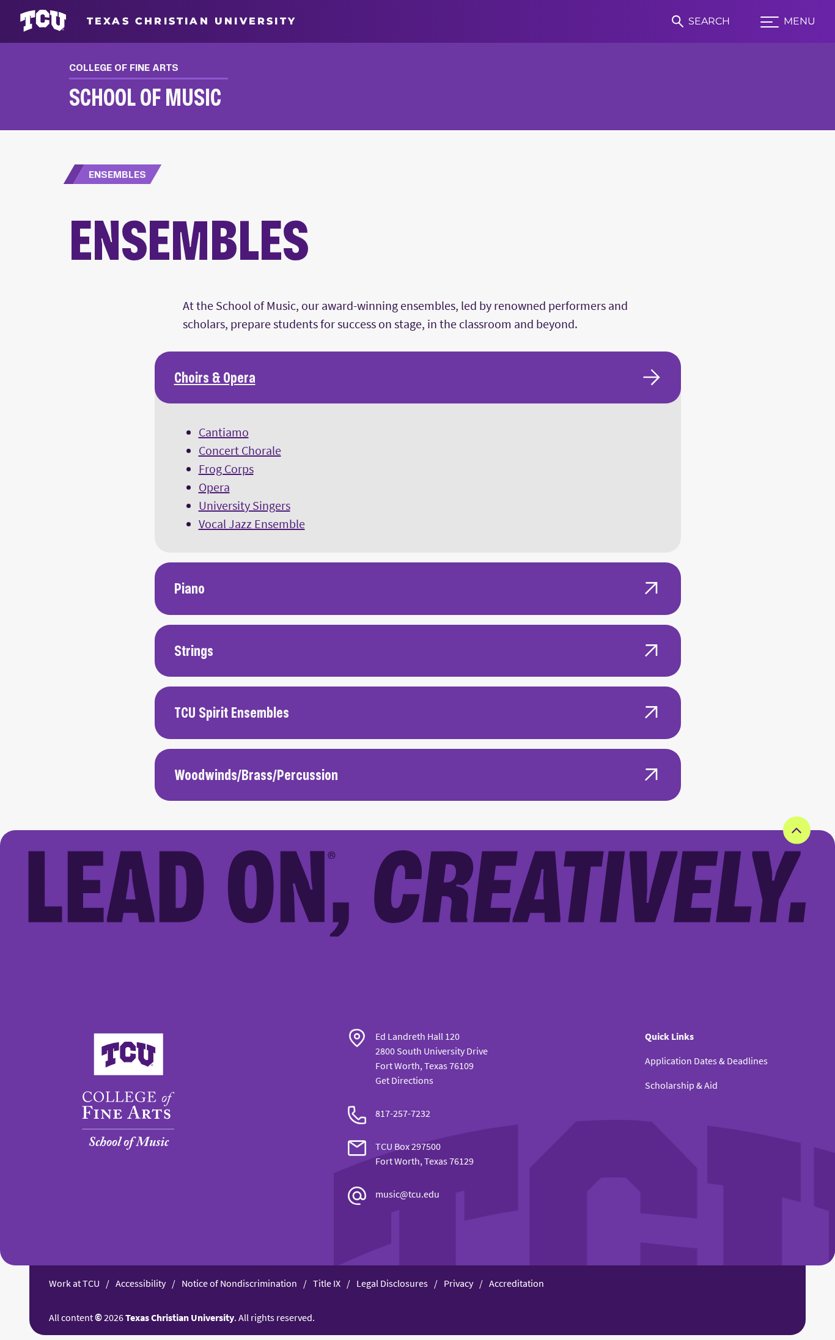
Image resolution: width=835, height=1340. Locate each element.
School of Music (145, 97)
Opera (214, 487)
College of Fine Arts (123, 67)
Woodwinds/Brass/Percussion (256, 774)
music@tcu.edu (407, 1194)
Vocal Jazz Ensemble (252, 523)
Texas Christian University (179, 1317)
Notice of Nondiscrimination (239, 1283)
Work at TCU (74, 1283)
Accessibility (141, 1283)
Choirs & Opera (215, 377)
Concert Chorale (240, 450)
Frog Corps (226, 468)
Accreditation (516, 1283)
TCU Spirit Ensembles (231, 712)
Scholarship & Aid (681, 1085)
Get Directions (404, 1080)
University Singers (244, 505)
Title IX (326, 1283)
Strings (193, 650)
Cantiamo (224, 432)
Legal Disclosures (392, 1283)
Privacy (458, 1283)
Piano (189, 588)
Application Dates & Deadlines (706, 1061)
